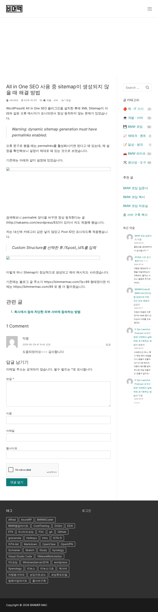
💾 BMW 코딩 (133, 127)
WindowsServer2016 (36, 562)
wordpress (60, 562)
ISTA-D (57, 538)
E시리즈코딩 (26, 531)
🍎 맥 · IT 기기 (133, 109)
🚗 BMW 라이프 (134, 153)
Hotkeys (31, 538)
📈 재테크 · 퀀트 (134, 136)
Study (43, 550)
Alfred (12, 519)
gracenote (14, 538)
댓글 (10, 378)
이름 (9, 413)
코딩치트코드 (38, 574)
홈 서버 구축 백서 (135, 215)
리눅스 (31, 568)
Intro (45, 538)
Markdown (30, 544)
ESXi (70, 525)
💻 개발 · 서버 (50, 100)
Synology (58, 550)
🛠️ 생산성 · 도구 (134, 162)
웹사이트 (11, 448)
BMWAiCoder (45, 519)
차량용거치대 (16, 574)
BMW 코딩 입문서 (135, 188)
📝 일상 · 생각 (133, 144)
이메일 (10, 430)
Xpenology (15, 568)
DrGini (58, 525)
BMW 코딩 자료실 (135, 206)
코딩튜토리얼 (59, 574)
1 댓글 (67, 100)
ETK (10, 531)
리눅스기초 (47, 568)
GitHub (62, 531)
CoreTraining (41, 525)
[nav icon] (150, 9)
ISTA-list (13, 544)
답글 (108, 344)
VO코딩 (13, 562)
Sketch (29, 550)
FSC (41, 531)
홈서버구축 (39, 580)
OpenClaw (48, 544)
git (50, 531)
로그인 (86, 510)
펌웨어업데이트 (17, 580)
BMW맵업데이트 (18, 525)
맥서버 (63, 568)
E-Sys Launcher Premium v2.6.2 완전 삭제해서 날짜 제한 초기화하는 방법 (143, 337)
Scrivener (14, 550)
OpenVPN (67, 544)
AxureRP (26, 519)
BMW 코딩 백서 (134, 197)
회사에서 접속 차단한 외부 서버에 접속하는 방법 (47, 312)
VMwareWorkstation (49, 556)
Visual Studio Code (20, 556)
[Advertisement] (79, 46)
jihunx (13, 100)
